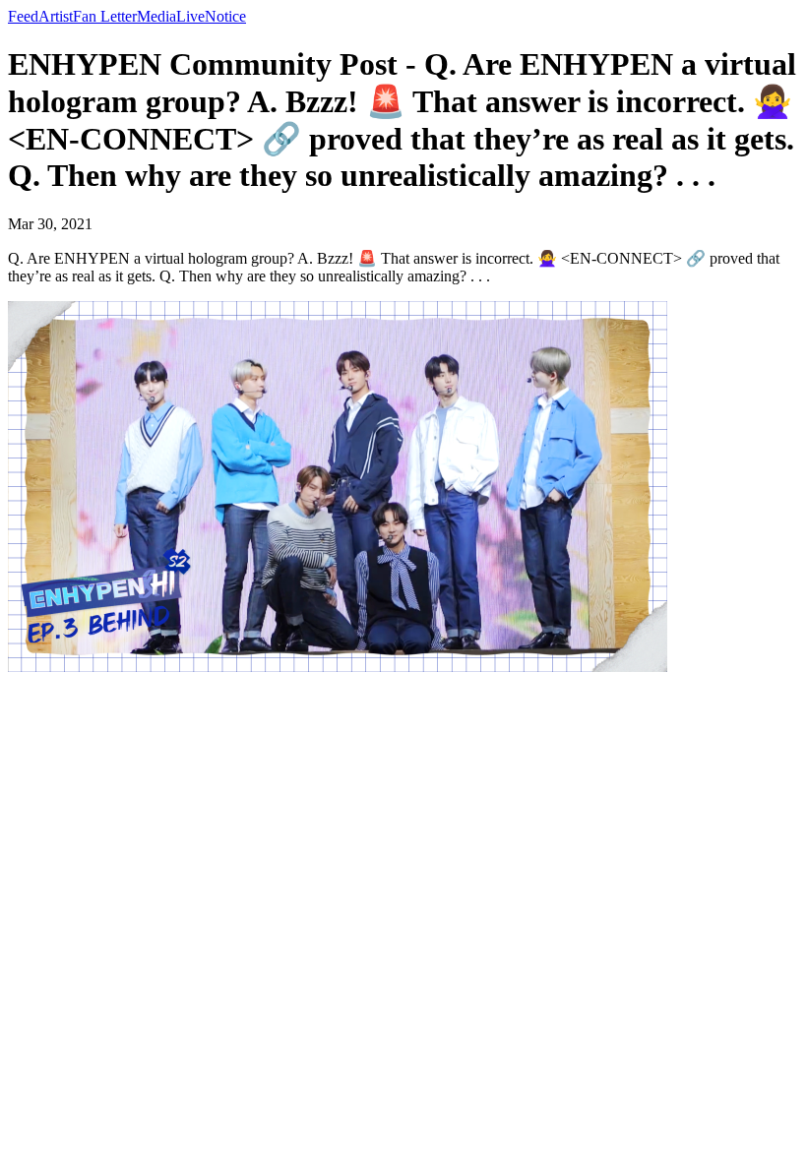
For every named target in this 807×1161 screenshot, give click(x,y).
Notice (225, 16)
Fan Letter (105, 16)
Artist (55, 16)
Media (156, 16)
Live (190, 16)
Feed (23, 16)
